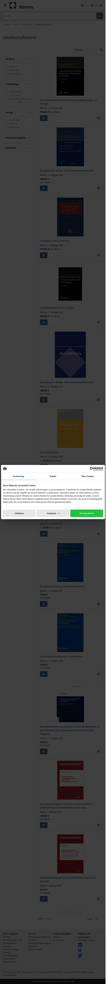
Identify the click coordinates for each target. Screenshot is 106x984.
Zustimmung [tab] (18, 476)
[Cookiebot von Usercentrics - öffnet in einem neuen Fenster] (91, 469)
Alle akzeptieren (86, 513)
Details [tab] (53, 476)
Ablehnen (19, 513)
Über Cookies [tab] (87, 476)
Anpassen (51, 513)
